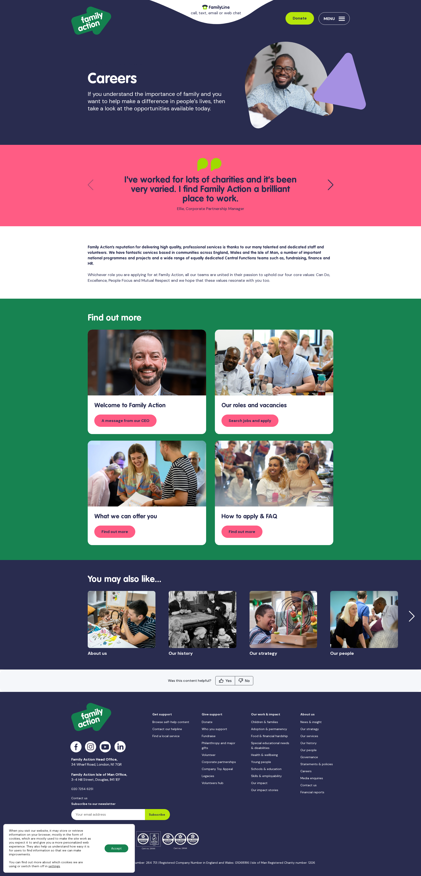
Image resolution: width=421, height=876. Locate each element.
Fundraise (209, 736)
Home (93, 64)
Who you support (214, 729)
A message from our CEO (125, 420)
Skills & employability (266, 776)
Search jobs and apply (250, 420)
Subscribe (157, 815)
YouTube (105, 747)
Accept (116, 848)
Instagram (90, 747)
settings (54, 866)
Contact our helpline (167, 729)
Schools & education (266, 769)
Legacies (208, 776)
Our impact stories (264, 790)
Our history (308, 743)
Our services (309, 736)
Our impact (259, 783)
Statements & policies (316, 764)
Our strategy (309, 729)
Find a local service (166, 736)
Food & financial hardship (269, 736)
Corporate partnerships (219, 762)
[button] (330, 185)
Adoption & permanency (269, 729)
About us (113, 64)
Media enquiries (311, 778)
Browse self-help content (170, 722)
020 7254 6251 (82, 789)
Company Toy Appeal (217, 769)
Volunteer (209, 755)
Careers (306, 771)
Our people (308, 750)
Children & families (264, 722)
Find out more (115, 531)
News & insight (311, 722)
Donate (300, 18)
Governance (309, 757)
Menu (329, 18)
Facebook (76, 747)
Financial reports (312, 792)
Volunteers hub (212, 783)
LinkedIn (120, 747)
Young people (261, 762)
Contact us (79, 798)
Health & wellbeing (264, 755)
